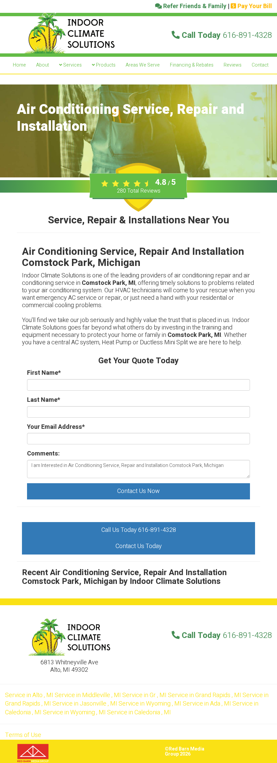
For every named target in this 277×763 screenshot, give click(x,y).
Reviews (233, 65)
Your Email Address (56, 427)
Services (72, 65)
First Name (44, 373)
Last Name (43, 400)
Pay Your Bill (254, 6)
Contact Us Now (138, 491)
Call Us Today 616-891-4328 (138, 530)
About (42, 65)
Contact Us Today (139, 546)
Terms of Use (23, 735)
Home (19, 65)
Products (105, 65)
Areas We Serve (143, 65)
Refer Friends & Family (194, 6)
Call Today (226, 35)
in (29, 695)
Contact (260, 65)
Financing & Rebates (191, 65)
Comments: (43, 453)
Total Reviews (138, 191)
